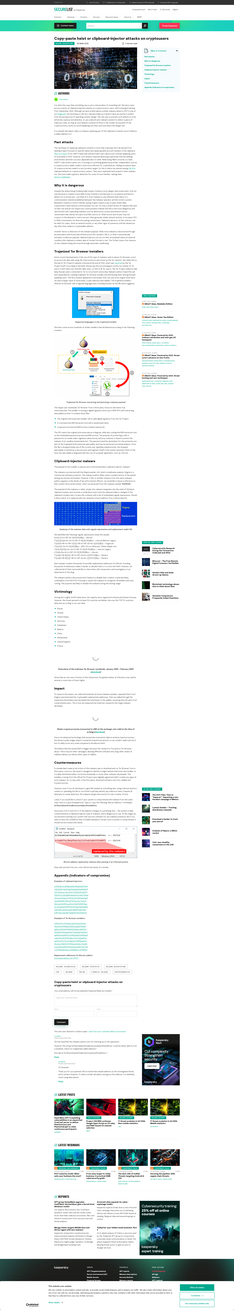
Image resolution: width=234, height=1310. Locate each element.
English (175, 9)
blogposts (62, 114)
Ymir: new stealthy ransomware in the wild (163, 843)
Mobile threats (93, 1277)
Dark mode (166, 9)
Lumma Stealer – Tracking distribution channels (164, 808)
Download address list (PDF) (66, 958)
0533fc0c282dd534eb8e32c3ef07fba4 (71, 895)
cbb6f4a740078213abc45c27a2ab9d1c (70, 938)
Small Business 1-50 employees (116, 2)
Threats (90, 1267)
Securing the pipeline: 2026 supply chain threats (162, 1175)
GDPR (139, 17)
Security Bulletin (126, 1277)
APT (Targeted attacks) (96, 1271)
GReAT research (94, 1118)
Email (99, 1009)
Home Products (94, 2)
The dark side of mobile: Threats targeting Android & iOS (131, 1176)
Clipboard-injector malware (155, 70)
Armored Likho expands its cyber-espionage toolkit (112, 1203)
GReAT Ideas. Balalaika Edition (158, 304)
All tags (155, 1274)
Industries (71, 17)
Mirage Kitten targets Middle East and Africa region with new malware (72, 1228)
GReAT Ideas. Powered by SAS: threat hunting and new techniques (161, 376)
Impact (147, 78)
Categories (123, 1267)
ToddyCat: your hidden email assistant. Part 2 (117, 1228)
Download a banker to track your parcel (165, 820)
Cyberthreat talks (98, 1168)
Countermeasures (151, 83)
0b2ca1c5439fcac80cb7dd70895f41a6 (70, 904)
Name (56, 1009)
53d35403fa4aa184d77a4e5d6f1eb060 (71, 932)
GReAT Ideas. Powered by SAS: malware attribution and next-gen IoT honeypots (159, 337)
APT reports (124, 1271)
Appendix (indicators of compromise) (159, 87)
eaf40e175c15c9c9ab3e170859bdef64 (70, 941)
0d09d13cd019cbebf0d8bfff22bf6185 (70, 910)
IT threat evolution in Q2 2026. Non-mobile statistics (132, 1122)
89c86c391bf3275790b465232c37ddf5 (70, 944)
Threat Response (159, 1271)
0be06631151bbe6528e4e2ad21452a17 (70, 926)
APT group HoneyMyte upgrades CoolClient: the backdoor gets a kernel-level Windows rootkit (74, 1204)
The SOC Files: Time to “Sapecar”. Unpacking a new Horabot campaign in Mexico (165, 797)
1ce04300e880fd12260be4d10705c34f (71, 947)
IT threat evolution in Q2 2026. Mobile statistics (164, 1122)
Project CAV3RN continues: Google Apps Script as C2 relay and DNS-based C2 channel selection (100, 1124)
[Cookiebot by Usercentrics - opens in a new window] (32, 1305)
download (95, 672)
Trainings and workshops (68, 1168)
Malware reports (126, 1118)
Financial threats (94, 1280)
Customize (195, 1296)
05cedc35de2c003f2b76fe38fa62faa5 (71, 898)
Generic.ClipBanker (62, 177)
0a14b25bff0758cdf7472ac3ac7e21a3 (70, 901)
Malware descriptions (64, 43)
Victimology (149, 74)
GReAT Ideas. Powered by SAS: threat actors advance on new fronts (161, 356)
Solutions (57, 17)
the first (132, 168)
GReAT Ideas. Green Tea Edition (159, 317)
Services (96, 17)
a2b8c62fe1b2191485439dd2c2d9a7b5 (70, 929)
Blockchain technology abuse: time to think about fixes (165, 585)
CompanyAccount (138, 9)
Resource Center (112, 17)
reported (118, 263)
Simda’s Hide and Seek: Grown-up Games (163, 573)
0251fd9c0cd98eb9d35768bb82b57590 (71, 886)
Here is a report (61, 153)
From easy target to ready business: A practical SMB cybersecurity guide (98, 1176)
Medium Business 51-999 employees (143, 2)
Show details (54, 1302)
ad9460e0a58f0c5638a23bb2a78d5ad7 (71, 935)
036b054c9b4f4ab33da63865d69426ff (71, 889)
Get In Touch (152, 9)
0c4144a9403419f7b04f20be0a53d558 (71, 907)
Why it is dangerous (152, 61)
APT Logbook (157, 1280)
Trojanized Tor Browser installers (157, 65)
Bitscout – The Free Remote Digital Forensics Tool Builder (165, 562)
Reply (56, 1057)
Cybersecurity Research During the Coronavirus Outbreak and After (163, 550)
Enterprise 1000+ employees (169, 2)
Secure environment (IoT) (97, 1274)
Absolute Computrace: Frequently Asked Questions (165, 597)
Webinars (156, 1277)
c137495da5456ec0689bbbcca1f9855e (70, 950)
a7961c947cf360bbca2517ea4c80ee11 (70, 923)
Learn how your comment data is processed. (107, 1031)
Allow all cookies (197, 1287)
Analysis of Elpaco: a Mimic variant (164, 832)
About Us (127, 17)
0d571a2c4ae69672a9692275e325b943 (70, 913)
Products (83, 17)
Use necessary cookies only (197, 1303)
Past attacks (149, 56)
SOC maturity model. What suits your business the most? (67, 1175)
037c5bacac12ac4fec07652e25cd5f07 (71, 892)
